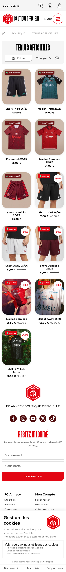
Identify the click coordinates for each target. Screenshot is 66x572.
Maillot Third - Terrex (16, 371)
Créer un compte (44, 509)
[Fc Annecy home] (33, 392)
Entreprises (10, 509)
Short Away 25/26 (17, 265)
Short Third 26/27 (16, 108)
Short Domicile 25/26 (49, 267)
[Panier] (59, 5)
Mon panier (41, 504)
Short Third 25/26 (49, 212)
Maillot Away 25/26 (49, 319)
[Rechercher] (40, 5)
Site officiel (10, 499)
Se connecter (42, 499)
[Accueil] (3, 33)
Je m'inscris (33, 476)
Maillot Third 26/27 (49, 108)
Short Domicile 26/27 (16, 214)
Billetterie (9, 504)
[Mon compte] (50, 5)
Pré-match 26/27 (16, 159)
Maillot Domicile (16, 319)
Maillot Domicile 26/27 (49, 160)
